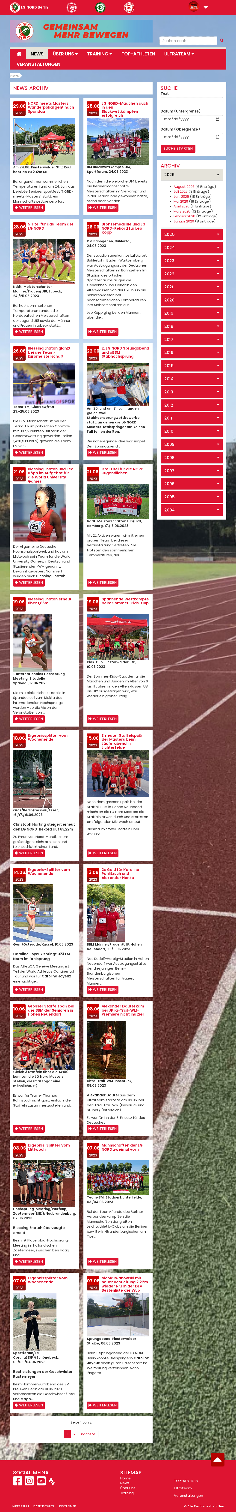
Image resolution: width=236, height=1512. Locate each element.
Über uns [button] (64, 54)
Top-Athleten (138, 54)
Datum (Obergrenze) (180, 129)
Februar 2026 (184, 216)
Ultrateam (183, 1488)
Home (125, 1478)
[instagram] (29, 1483)
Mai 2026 (181, 201)
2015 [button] (169, 365)
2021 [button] (168, 287)
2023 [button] (169, 261)
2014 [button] (169, 379)
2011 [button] (168, 418)
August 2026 (184, 186)
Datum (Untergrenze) (181, 111)
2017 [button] (168, 339)
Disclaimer (67, 1506)
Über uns (127, 1487)
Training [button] (98, 54)
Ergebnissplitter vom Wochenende (48, 737)
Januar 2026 (184, 221)
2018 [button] (168, 326)
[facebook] (18, 1483)
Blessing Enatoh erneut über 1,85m (49, 601)
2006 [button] (169, 484)
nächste (88, 1434)
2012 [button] (168, 405)
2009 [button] (169, 444)
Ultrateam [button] (178, 54)
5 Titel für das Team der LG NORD (51, 226)
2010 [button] (168, 431)
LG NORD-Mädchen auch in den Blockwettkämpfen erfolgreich (125, 109)
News (37, 54)
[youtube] (41, 1483)
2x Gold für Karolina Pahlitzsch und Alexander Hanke (120, 873)
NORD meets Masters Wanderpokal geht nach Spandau (51, 107)
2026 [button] (169, 174)
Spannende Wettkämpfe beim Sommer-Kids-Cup (125, 601)
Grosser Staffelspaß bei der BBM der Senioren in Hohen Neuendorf (51, 1010)
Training (127, 1493)
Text (165, 93)
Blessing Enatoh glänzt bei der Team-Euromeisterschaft (49, 352)
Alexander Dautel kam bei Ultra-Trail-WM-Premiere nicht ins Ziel (123, 1010)
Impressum (20, 1506)
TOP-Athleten (186, 1480)
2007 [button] (169, 471)
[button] (206, 8)
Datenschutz (44, 1506)
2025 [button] (169, 234)
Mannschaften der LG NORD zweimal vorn (122, 1147)
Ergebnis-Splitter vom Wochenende (49, 871)
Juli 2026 (181, 191)
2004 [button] (169, 510)
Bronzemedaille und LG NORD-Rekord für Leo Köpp (123, 228)
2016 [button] (168, 352)
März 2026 (182, 211)
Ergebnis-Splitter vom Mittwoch (49, 1147)
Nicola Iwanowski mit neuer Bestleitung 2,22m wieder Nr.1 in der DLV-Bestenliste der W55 (125, 1284)
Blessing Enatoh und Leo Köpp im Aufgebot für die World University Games (51, 475)
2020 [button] (169, 300)
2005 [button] (169, 497)
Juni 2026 (181, 196)
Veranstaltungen (38, 64)
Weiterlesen (31, 207)
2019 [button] (168, 313)
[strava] (51, 1483)
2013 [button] (168, 392)
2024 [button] (169, 247)
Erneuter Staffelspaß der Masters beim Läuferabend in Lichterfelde (122, 741)
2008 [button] (169, 457)
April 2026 (181, 206)
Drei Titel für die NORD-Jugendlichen (124, 471)
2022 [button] (169, 274)
